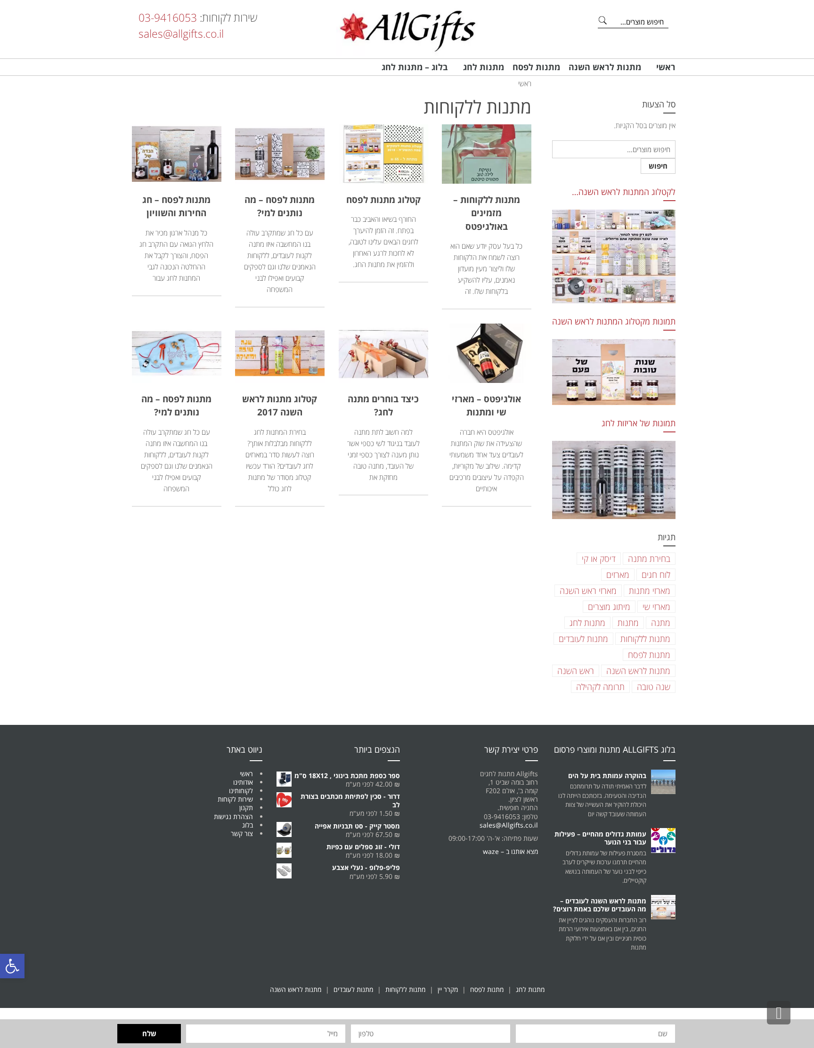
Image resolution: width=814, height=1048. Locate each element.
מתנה (660, 622)
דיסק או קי (599, 558)
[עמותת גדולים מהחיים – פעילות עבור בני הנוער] (663, 840)
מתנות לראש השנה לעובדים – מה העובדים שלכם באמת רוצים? (599, 904)
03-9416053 (167, 17)
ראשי (246, 773)
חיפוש (658, 166)
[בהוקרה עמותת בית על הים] (663, 782)
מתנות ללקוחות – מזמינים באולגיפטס (486, 213)
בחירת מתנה (649, 558)
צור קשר (242, 833)
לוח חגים (656, 574)
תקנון (246, 807)
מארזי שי (656, 606)
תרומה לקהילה (600, 686)
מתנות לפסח (649, 654)
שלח (149, 1033)
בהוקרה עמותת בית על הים (607, 775)
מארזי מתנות (649, 590)
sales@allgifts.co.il (181, 33)
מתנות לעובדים (583, 638)
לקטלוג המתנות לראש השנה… (624, 191)
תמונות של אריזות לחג (639, 423)
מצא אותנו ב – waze (510, 851)
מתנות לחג (587, 622)
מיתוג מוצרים (609, 606)
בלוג (247, 825)
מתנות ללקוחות (645, 638)
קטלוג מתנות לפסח (383, 200)
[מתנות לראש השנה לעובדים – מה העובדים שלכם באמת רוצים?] (663, 907)
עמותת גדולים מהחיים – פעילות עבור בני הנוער (600, 837)
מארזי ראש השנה (588, 590)
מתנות (628, 622)
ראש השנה (575, 670)
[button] (12, 966)
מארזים (617, 574)
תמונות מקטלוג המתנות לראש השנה (614, 321)
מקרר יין (448, 989)
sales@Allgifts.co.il (509, 825)
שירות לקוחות (235, 799)
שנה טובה (653, 686)
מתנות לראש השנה (638, 670)
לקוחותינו (241, 790)
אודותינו (243, 782)
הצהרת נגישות (233, 816)
